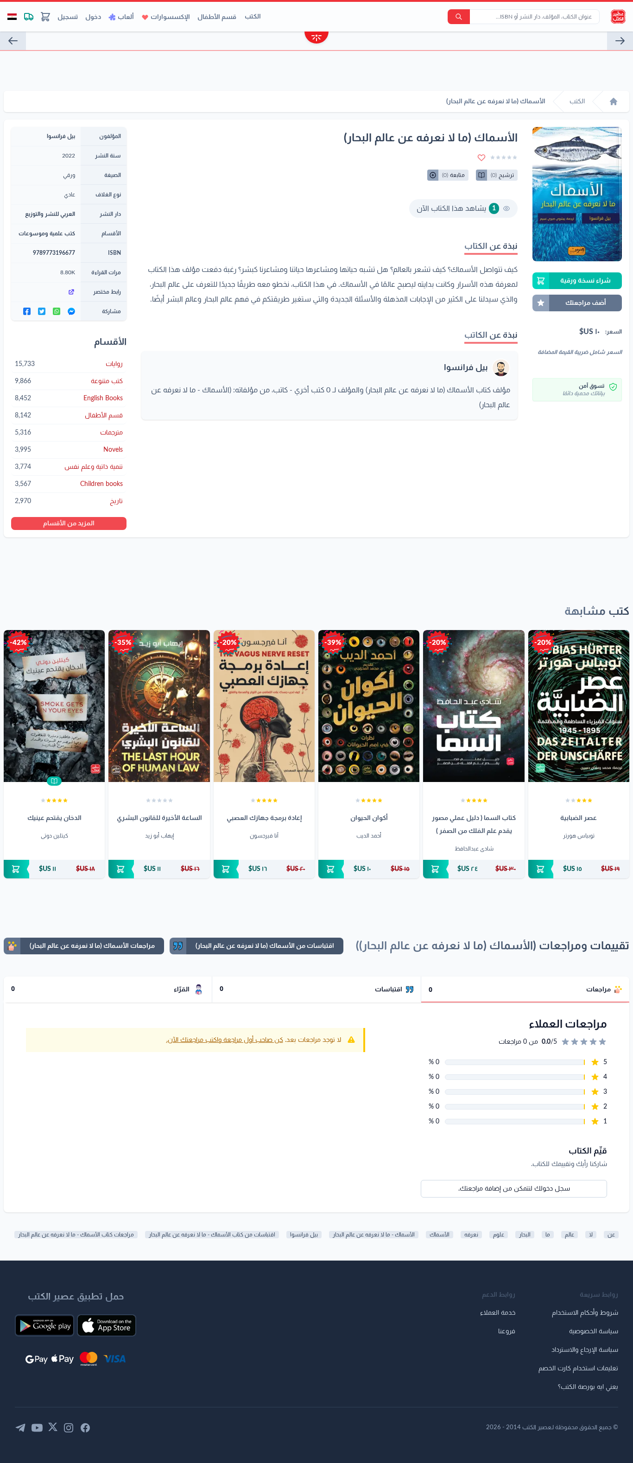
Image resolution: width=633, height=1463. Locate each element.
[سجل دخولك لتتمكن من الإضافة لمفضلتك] (481, 157)
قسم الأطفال (216, 17)
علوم (498, 1234)
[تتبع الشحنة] (28, 16)
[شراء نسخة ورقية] (578, 869)
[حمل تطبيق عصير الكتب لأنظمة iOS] (106, 1325)
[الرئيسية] (613, 101)
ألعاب (126, 17)
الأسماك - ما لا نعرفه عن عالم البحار (374, 1234)
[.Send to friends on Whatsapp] (56, 311)
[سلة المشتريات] (45, 16)
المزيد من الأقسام (69, 523)
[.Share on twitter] (41, 311)
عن (611, 1234)
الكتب (253, 16)
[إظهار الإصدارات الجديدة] (316, 39)
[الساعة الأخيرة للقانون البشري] (158, 706)
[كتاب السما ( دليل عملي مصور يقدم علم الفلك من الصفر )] (473, 706)
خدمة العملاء (497, 1313)
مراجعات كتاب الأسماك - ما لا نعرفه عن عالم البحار (76, 1234)
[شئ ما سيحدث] (620, 41)
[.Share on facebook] (27, 311)
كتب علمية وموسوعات (47, 233)
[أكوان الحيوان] (368, 706)
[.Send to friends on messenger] (71, 311)
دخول (93, 17)
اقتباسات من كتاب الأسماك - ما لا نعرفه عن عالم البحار (212, 1234)
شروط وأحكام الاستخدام (585, 1313)
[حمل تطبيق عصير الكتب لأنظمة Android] (44, 1325)
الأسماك (439, 1234)
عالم (569, 1234)
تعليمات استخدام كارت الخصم (578, 1368)
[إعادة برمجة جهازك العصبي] (264, 706)
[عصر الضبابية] (578, 706)
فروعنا (506, 1331)
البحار (525, 1234)
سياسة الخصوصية (593, 1331)
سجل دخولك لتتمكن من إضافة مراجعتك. (514, 1189)
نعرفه (471, 1234)
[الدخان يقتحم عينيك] (54, 706)
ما (547, 1234)
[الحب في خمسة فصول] (13, 41)
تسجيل (67, 17)
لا (591, 1234)
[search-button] (459, 16)
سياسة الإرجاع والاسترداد (584, 1350)
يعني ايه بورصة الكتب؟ (588, 1387)
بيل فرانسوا (466, 368)
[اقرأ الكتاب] (54, 781)
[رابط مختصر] (46, 292)
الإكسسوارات (170, 17)
